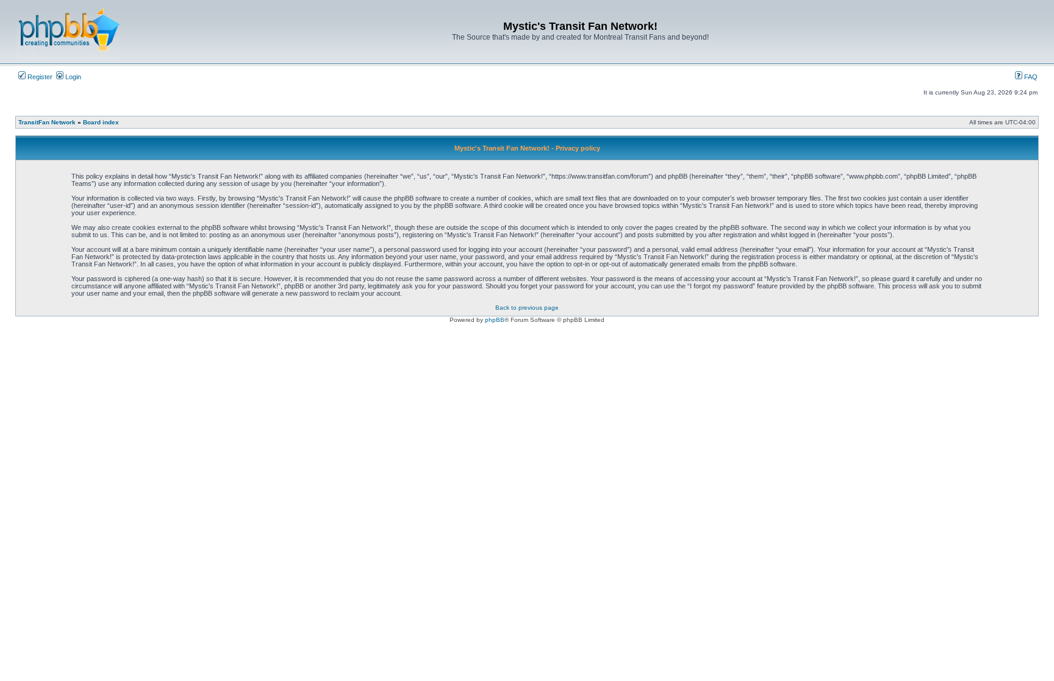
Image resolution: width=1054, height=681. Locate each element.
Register (39, 76)
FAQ (1030, 76)
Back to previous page (527, 307)
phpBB (494, 319)
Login (72, 76)
